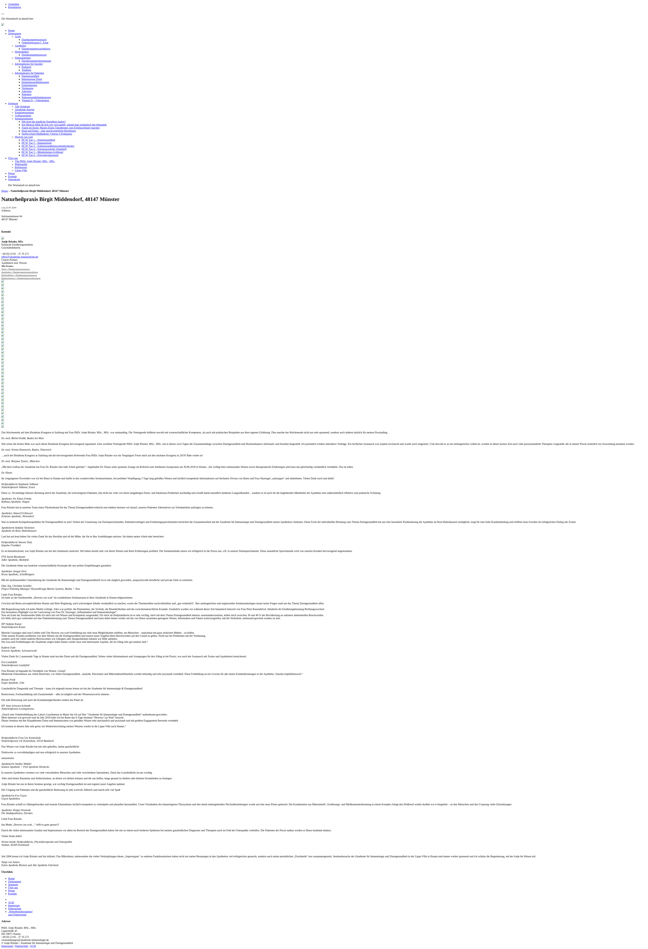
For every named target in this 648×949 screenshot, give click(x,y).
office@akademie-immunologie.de (19, 256)
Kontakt (12, 176)
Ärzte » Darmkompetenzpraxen (15, 269)
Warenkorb (14, 179)
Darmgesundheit (30, 76)
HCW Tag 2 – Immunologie (37, 143)
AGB (11, 902)
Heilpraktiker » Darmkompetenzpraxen (19, 275)
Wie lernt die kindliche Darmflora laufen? (44, 121)
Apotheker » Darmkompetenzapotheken (19, 272)
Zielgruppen (14, 33)
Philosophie (21, 164)
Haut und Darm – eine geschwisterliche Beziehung (49, 130)
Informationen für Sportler (29, 63)
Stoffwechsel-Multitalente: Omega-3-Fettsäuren (47, 133)
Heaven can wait (24, 136)
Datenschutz (14, 908)
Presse (11, 173)
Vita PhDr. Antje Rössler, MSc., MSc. (35, 161)
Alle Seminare (22, 106)
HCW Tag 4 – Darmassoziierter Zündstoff (44, 149)
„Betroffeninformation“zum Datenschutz (20, 913)
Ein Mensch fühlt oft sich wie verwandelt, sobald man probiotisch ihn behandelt (64, 124)
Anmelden (13, 4)
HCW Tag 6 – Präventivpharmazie (40, 155)
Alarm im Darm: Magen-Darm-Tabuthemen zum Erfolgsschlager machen (61, 127)
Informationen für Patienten (29, 73)
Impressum (14, 905)
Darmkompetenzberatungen (36, 60)
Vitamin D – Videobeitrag (35, 100)
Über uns (13, 158)
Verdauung (27, 88)
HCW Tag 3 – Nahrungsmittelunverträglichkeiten (48, 146)
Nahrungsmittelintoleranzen (36, 97)
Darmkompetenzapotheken (36, 48)
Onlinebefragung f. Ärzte (35, 42)
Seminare (13, 103)
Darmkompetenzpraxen (34, 39)
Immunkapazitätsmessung (35, 82)
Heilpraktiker (22, 51)
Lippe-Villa (21, 170)
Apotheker (20, 45)
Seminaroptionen (24, 118)
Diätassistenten (23, 57)
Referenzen (21, 167)
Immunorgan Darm (32, 79)
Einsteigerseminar (24, 112)
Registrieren (14, 7)
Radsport (26, 67)
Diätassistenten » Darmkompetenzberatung (20, 278)
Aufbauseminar (23, 115)
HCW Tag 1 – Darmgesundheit (38, 139)
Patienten (26, 94)
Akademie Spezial (24, 109)
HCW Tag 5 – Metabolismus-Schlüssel (42, 152)
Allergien (27, 91)
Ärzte (18, 36)
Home (11, 30)
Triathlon (26, 70)
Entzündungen (29, 85)
